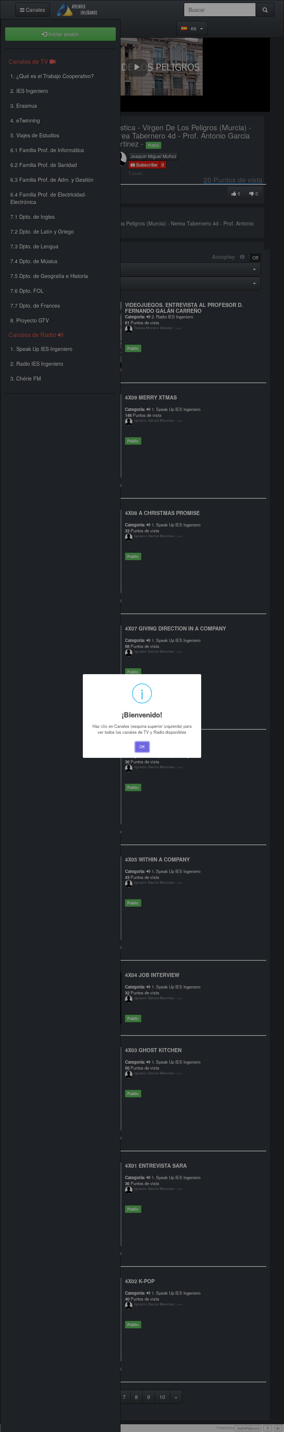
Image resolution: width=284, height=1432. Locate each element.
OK (142, 746)
